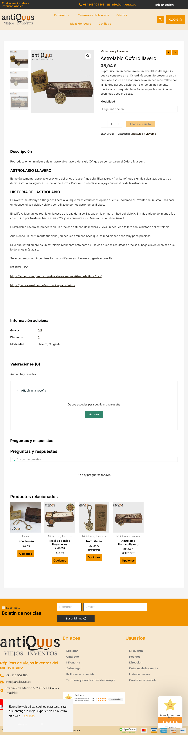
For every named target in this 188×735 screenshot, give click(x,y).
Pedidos (134, 656)
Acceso (94, 414)
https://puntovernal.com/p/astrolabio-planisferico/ (42, 285)
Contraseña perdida (142, 680)
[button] (160, 19)
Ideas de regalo (80, 23)
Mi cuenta (73, 662)
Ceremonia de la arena (93, 15)
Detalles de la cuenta (143, 668)
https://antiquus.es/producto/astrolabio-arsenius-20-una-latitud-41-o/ (56, 276)
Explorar (60, 15)
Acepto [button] (22, 724)
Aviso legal (73, 668)
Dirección (135, 662)
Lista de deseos (140, 674)
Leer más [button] (28, 716)
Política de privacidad (81, 674)
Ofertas (121, 15)
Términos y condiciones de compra (90, 680)
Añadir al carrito (140, 124)
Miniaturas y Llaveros (114, 51)
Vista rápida (25, 529)
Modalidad (108, 101)
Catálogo (105, 23)
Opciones (25, 553)
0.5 (40, 330)
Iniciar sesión (164, 4)
